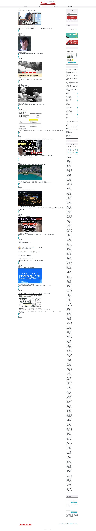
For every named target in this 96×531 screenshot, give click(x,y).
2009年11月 (68, 414)
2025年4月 (68, 178)
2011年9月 (68, 386)
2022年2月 (68, 226)
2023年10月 (68, 201)
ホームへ (25, 6)
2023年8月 (68, 203)
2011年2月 (68, 395)
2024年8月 (68, 188)
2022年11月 (68, 215)
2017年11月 (68, 291)
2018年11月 (68, 276)
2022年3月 (68, 225)
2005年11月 (68, 475)
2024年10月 (68, 185)
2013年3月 (68, 363)
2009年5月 (68, 421)
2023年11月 (68, 199)
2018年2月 (68, 287)
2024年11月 (68, 184)
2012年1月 (68, 381)
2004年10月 (68, 492)
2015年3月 (68, 332)
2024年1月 (68, 197)
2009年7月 (68, 419)
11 (66, 150)
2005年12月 (68, 474)
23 (75, 152)
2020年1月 (68, 258)
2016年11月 (68, 307)
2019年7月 (68, 266)
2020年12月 (68, 244)
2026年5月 (68, 161)
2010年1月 (68, 411)
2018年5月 (68, 284)
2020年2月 (68, 257)
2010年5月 (68, 406)
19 (68, 152)
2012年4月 (68, 377)
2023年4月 (68, 208)
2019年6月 (68, 267)
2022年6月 (68, 221)
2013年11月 (68, 353)
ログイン (72, 17)
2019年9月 (68, 263)
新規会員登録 (69, 12)
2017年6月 (68, 298)
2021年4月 (68, 239)
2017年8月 (68, 295)
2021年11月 (68, 230)
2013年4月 (68, 361)
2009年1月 (68, 427)
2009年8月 (68, 418)
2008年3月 (68, 439)
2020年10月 (68, 247)
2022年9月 (68, 217)
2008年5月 (68, 437)
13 (70, 150)
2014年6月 (68, 344)
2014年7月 (68, 342)
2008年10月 (68, 430)
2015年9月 (68, 324)
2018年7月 (68, 281)
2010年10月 (68, 400)
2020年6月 (68, 252)
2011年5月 (68, 391)
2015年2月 (68, 333)
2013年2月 (68, 364)
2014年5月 (68, 345)
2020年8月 (68, 249)
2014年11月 (68, 337)
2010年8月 (68, 402)
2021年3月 (68, 240)
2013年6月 (68, 359)
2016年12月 (68, 305)
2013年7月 (68, 358)
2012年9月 (68, 370)
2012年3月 (68, 378)
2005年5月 (68, 483)
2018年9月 (68, 279)
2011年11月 (68, 383)
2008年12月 (68, 428)
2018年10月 (68, 277)
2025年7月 (68, 174)
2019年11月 (68, 261)
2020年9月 (68, 248)
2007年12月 (68, 443)
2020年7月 (68, 250)
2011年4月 (68, 392)
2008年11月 (68, 429)
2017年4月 (68, 300)
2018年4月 (68, 285)
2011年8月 (68, 387)
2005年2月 (68, 486)
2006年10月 (68, 461)
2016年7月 (68, 312)
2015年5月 (68, 330)
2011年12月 (68, 382)
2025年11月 (68, 169)
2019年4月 (68, 270)
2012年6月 (68, 374)
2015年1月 (68, 335)
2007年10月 (68, 446)
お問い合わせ (70, 6)
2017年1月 (68, 304)
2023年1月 (68, 212)
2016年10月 (68, 308)
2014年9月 (68, 340)
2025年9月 (68, 171)
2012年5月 (68, 376)
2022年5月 (68, 222)
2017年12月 (68, 290)
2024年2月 (68, 196)
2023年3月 (68, 210)
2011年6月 (68, 390)
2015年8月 (68, 326)
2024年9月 (68, 187)
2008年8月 (68, 433)
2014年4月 (68, 346)
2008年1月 (68, 442)
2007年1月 (68, 457)
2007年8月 (68, 448)
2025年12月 (68, 168)
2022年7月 (68, 220)
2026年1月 (68, 166)
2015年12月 (68, 321)
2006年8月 (68, 464)
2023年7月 (68, 205)
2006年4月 (68, 469)
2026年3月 (68, 164)
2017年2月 (68, 303)
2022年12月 (68, 213)
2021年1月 (68, 243)
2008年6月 (68, 435)
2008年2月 (68, 441)
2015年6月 (68, 328)
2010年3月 (68, 409)
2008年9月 (68, 432)
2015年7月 (68, 327)
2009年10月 (68, 415)
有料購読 (40, 6)
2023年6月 (68, 206)
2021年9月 (68, 233)
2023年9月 (68, 202)
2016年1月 (68, 319)
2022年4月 (68, 224)
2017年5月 (68, 299)
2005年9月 (68, 478)
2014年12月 (68, 336)
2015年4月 (68, 331)
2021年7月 (68, 235)
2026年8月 (68, 157)
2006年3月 (68, 470)
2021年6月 (68, 236)
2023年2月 (68, 211)
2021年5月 (68, 238)
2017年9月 (68, 294)
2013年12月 (68, 351)
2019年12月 (68, 259)
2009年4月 (68, 423)
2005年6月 (68, 481)
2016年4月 (68, 316)
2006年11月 (68, 460)
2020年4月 (68, 254)
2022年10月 (68, 216)
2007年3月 (68, 455)
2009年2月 (68, 425)
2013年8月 (68, 356)
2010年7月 (68, 404)
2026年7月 (68, 159)
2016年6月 (68, 313)
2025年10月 (68, 170)
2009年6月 (68, 420)
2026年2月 (68, 165)
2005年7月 (68, 480)
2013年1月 (68, 365)
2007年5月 (68, 452)
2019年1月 (68, 273)
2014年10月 (68, 338)
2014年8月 (68, 341)
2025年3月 (68, 179)
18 (66, 152)
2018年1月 (68, 289)
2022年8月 (68, 219)
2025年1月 (68, 182)
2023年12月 (68, 198)
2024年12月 (68, 183)
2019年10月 (68, 262)
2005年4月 (68, 484)
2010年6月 (68, 405)
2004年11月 (68, 490)
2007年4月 (68, 453)
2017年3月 (68, 301)
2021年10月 (68, 231)
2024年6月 (68, 190)
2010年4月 (68, 407)
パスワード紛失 (74, 12)
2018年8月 (68, 280)
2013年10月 (68, 354)
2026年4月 (68, 162)
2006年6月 (68, 466)
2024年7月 (68, 189)
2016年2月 (68, 318)
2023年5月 (68, 207)
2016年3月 (68, 317)
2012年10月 (68, 369)
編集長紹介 (56, 6)
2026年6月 (68, 160)
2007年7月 (68, 449)
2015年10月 (68, 323)
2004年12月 (68, 489)
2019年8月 (68, 265)
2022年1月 (68, 228)
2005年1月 (68, 488)
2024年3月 (68, 194)
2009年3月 (68, 424)
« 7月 (67, 156)
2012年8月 (68, 372)
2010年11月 (68, 398)
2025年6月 (68, 175)
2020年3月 (68, 256)
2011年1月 (68, 396)
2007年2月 (68, 456)
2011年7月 (68, 388)
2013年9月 (68, 355)
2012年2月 (68, 379)
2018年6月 (68, 282)
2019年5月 (68, 268)
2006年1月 (68, 472)
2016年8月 (68, 310)
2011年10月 (68, 384)
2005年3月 (68, 485)
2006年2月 (68, 471)
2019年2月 (68, 272)
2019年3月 (68, 271)
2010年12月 (68, 397)
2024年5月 (68, 192)
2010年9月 (68, 401)
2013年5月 (68, 360)
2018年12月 (68, 275)
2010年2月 (68, 410)
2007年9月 (68, 447)
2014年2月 (68, 349)
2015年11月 (68, 322)
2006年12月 (68, 458)
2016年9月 (68, 309)
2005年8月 (68, 479)
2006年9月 (68, 462)
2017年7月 (68, 296)
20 (70, 152)
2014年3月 (68, 347)
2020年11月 (68, 245)
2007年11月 (68, 444)
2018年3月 (68, 286)
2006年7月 (68, 465)
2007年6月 (68, 451)
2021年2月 (68, 242)
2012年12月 (68, 367)
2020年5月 (68, 253)
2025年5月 (68, 176)
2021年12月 (68, 229)
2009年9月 (68, 416)
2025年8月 (68, 173)
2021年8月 (68, 234)
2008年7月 (68, 434)
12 (68, 150)
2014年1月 (68, 350)
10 (77, 149)
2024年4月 (68, 193)
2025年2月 (68, 180)
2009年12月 (68, 413)
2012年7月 (68, 373)
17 (77, 150)
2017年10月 (68, 293)
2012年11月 (68, 368)
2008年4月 (68, 438)
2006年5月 (68, 467)
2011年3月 (68, 393)
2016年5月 (68, 314)
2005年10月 (68, 476)
